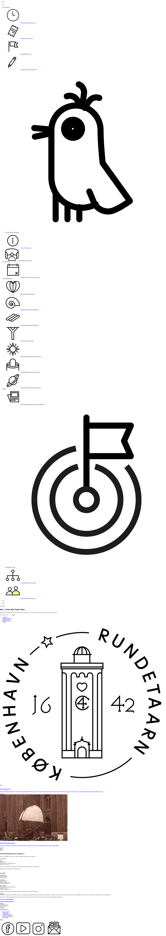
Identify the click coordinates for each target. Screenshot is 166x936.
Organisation (28, 582)
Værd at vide (25, 247)
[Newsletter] (54, 935)
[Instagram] (39, 935)
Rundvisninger (25, 54)
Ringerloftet (27, 340)
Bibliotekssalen (29, 325)
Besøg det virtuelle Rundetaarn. (7, 901)
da (3, 3)
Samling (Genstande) (7, 620)
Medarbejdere (28, 598)
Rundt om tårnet (27, 294)
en (3, 5)
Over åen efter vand (5, 789)
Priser (26, 38)
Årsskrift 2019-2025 (7, 914)
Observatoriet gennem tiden (7, 843)
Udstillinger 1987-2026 (7, 915)
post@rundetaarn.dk (4, 909)
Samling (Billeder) (6, 619)
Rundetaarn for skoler (28, 69)
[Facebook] (8, 935)
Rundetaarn (7, 278)
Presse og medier (32, 404)
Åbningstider (28, 22)
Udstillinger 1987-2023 (7, 618)
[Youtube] (23, 935)
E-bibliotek (5, 617)
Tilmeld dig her (3, 858)
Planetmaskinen (30, 356)
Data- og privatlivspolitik (8, 916)
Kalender (30, 277)
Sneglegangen (29, 309)
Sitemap (4, 621)
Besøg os (6, 7)
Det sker (6, 261)
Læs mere (2, 793)
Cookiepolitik (5, 917)
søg (3, 1)
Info (4, 388)
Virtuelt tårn (25, 260)
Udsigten (30, 372)
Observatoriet (30, 387)
